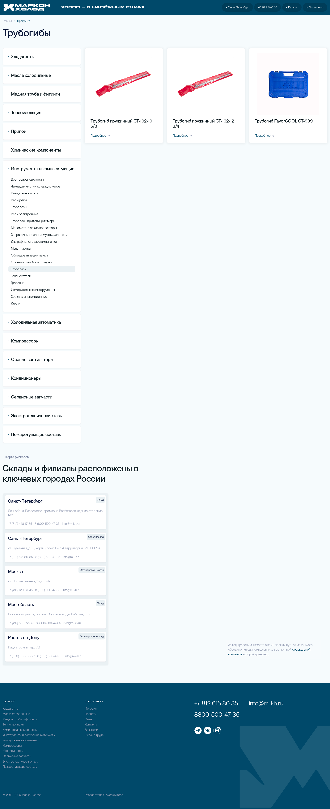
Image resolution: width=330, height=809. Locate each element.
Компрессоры (25, 341)
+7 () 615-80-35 (20, 557)
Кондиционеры (26, 378)
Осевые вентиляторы (32, 359)
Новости (90, 714)
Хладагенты (10, 708)
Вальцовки (19, 200)
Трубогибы (18, 269)
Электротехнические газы (36, 415)
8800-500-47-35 (216, 714)
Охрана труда (94, 735)
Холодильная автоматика (20, 740)
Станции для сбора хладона (31, 262)
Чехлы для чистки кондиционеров (35, 186)
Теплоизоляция (26, 112)
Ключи (15, 303)
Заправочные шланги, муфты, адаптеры (39, 235)
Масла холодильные (16, 714)
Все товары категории (27, 179)
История (91, 708)
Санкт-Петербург (238, 7)
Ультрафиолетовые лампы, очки (34, 241)
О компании (316, 7)
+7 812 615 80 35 (267, 7)
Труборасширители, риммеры (33, 221)
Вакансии (91, 730)
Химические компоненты (20, 730)
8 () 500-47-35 (47, 524)
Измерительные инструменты (33, 290)
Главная (7, 21)
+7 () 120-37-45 (20, 590)
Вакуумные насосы (24, 193)
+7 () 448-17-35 (20, 524)
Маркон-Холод (31, 795)
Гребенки (17, 283)
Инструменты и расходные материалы (29, 735)
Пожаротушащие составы (36, 434)
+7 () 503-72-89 (20, 623)
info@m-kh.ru (71, 524)
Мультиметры (21, 248)
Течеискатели (21, 276)
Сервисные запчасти (17, 756)
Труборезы (19, 207)
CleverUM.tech (113, 795)
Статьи (89, 719)
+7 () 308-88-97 (21, 656)
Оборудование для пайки (29, 255)
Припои (18, 131)
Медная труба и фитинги (20, 719)
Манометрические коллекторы (34, 228)
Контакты (91, 724)
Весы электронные (24, 214)
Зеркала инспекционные (29, 297)
